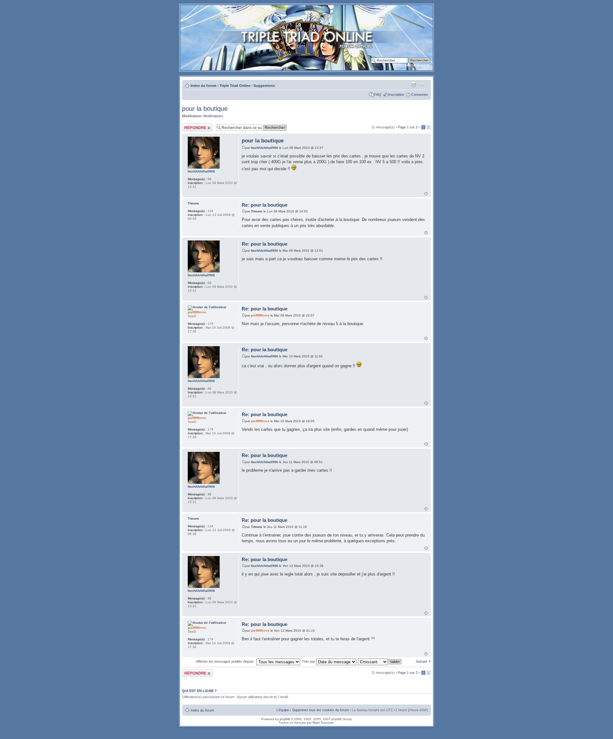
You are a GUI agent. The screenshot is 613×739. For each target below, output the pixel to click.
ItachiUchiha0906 (264, 147)
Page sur (408, 127)
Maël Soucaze (323, 722)
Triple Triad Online (235, 86)
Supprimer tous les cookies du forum (320, 710)
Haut (426, 193)
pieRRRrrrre (260, 315)
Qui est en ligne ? (199, 691)
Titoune (256, 211)
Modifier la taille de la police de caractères (423, 84)
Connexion (419, 94)
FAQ (377, 94)
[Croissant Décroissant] (380, 661)
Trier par (309, 661)
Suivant (421, 661)
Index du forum (203, 86)
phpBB (285, 719)
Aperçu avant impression (413, 84)
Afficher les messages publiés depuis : (226, 661)
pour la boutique (205, 108)
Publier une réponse (190, 127)
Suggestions (264, 86)
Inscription (396, 94)
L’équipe (282, 710)
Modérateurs (213, 116)
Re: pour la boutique (264, 205)
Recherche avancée (414, 65)
